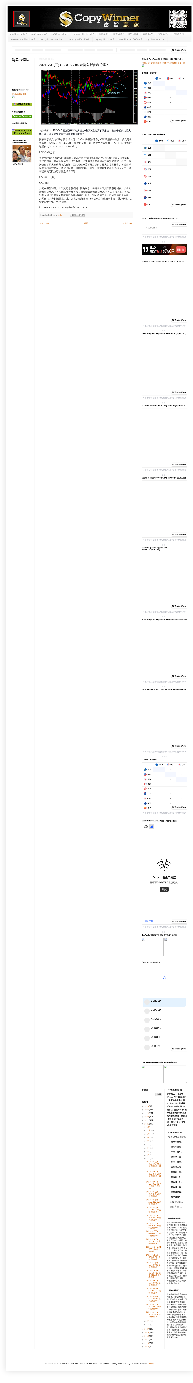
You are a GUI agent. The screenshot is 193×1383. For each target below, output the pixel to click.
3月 (148, 1159)
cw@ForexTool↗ (39, 34)
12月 (149, 1127)
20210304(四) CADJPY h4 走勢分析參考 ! (153, 1298)
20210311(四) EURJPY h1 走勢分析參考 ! (153, 1265)
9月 (148, 1137)
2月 (148, 1321)
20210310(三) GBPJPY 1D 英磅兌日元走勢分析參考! (153, 1274)
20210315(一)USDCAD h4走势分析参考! (154, 1249)
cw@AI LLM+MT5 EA (84, 34)
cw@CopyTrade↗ (18, 34)
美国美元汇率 (23, 104)
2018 (146, 1336)
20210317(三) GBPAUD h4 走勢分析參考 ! (153, 1233)
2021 (146, 1124)
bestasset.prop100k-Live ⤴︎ (22, 39)
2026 (146, 1106)
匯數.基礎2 (118, 34)
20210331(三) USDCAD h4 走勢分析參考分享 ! (153, 1165)
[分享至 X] (77, 215)
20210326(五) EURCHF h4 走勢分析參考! (153, 1194)
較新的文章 (44, 223)
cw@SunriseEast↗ (60, 34)
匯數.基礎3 (133, 34)
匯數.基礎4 (148, 34)
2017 (146, 1340)
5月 (148, 1152)
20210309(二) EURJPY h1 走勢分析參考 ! (153, 1283)
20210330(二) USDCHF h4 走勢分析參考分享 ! (153, 1175)
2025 (146, 1110)
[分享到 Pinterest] (83, 215)
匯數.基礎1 (104, 34)
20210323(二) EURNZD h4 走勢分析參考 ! (153, 1217)
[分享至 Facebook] (80, 215)
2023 (146, 1117)
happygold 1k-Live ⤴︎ (104, 39)
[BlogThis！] (74, 215)
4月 (148, 1155)
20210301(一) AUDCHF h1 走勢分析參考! (153, 1314)
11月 (149, 1130)
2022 (146, 1120)
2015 (146, 1347)
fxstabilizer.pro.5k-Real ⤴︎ (130, 39)
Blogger (152, 1363)
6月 (148, 1148)
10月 (149, 1134)
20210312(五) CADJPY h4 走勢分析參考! (153, 1257)
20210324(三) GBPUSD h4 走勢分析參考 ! (153, 1210)
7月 (148, 1145)
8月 (148, 1141)
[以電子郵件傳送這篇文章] (71, 215)
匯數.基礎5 (163, 34)
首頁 (86, 223)
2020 (146, 1329)
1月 (148, 1325)
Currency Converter (22, 116)
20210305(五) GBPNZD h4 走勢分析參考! (153, 1291)
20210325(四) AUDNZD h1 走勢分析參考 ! (153, 1202)
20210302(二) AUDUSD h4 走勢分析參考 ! (153, 1306)
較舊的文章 (127, 223)
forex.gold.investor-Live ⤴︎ (51, 39)
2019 (146, 1333)
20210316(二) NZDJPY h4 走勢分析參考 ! (153, 1241)
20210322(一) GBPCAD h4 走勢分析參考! (153, 1225)
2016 (146, 1343)
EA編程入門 (178, 34)
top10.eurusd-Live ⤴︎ (155, 39)
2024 (146, 1113)
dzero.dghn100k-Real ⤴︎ (79, 39)
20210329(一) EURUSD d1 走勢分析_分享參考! (153, 1185)
